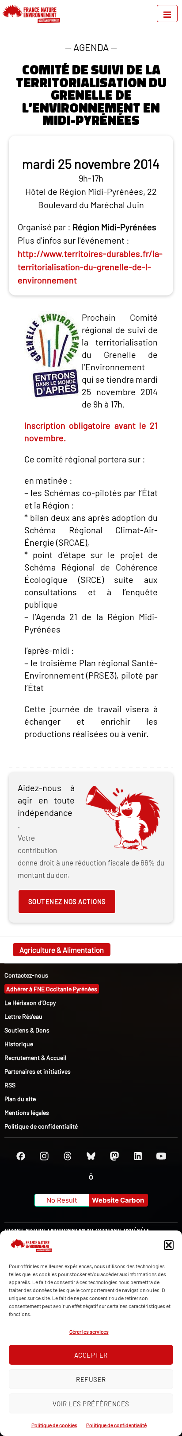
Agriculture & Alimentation (61, 949)
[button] (168, 1245)
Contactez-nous (26, 975)
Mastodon (114, 1156)
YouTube (161, 1156)
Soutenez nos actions (67, 901)
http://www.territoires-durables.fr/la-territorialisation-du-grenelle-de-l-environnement (90, 266)
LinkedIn (138, 1156)
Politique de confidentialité (116, 1425)
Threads (68, 1156)
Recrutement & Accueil (35, 1057)
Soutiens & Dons (26, 1030)
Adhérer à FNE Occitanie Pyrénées (51, 989)
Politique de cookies (54, 1425)
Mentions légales (26, 1112)
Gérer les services (89, 1331)
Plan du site (20, 1098)
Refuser (91, 1379)
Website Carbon (118, 1200)
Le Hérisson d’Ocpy (30, 1002)
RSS (9, 1085)
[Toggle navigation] (167, 13)
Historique (18, 1044)
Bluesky (91, 1156)
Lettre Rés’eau (23, 1016)
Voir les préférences (91, 1404)
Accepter (91, 1355)
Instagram (44, 1156)
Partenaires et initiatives (37, 1071)
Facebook (21, 1156)
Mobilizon (91, 1176)
